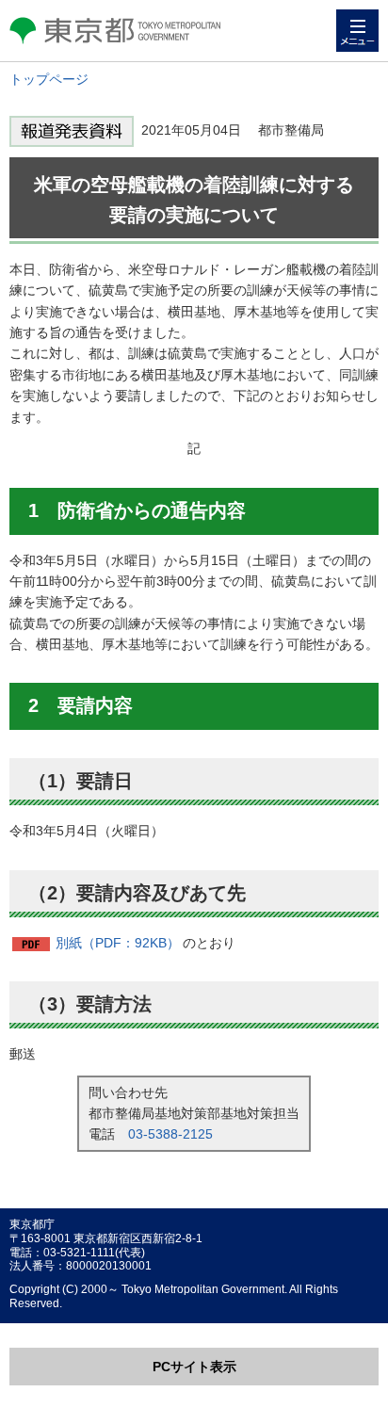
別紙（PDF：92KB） (118, 942)
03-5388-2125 (170, 1133)
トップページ (49, 79)
